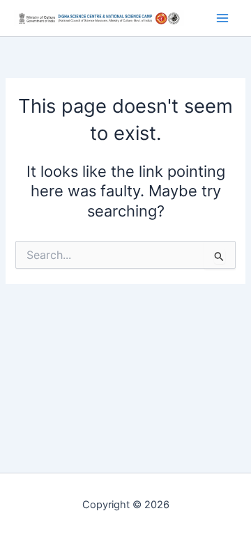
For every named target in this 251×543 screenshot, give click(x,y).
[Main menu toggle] (222, 18)
